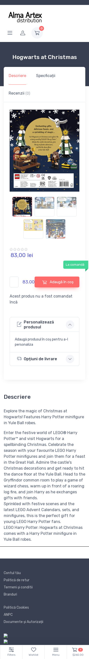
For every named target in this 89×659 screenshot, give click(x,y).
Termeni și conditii (18, 587)
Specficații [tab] (45, 75)
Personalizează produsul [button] (39, 324)
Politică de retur (16, 580)
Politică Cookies (16, 607)
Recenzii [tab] (19, 93)
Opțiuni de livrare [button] (40, 359)
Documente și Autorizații (23, 622)
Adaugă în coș (61, 282)
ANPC (8, 615)
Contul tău (12, 573)
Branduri (10, 594)
